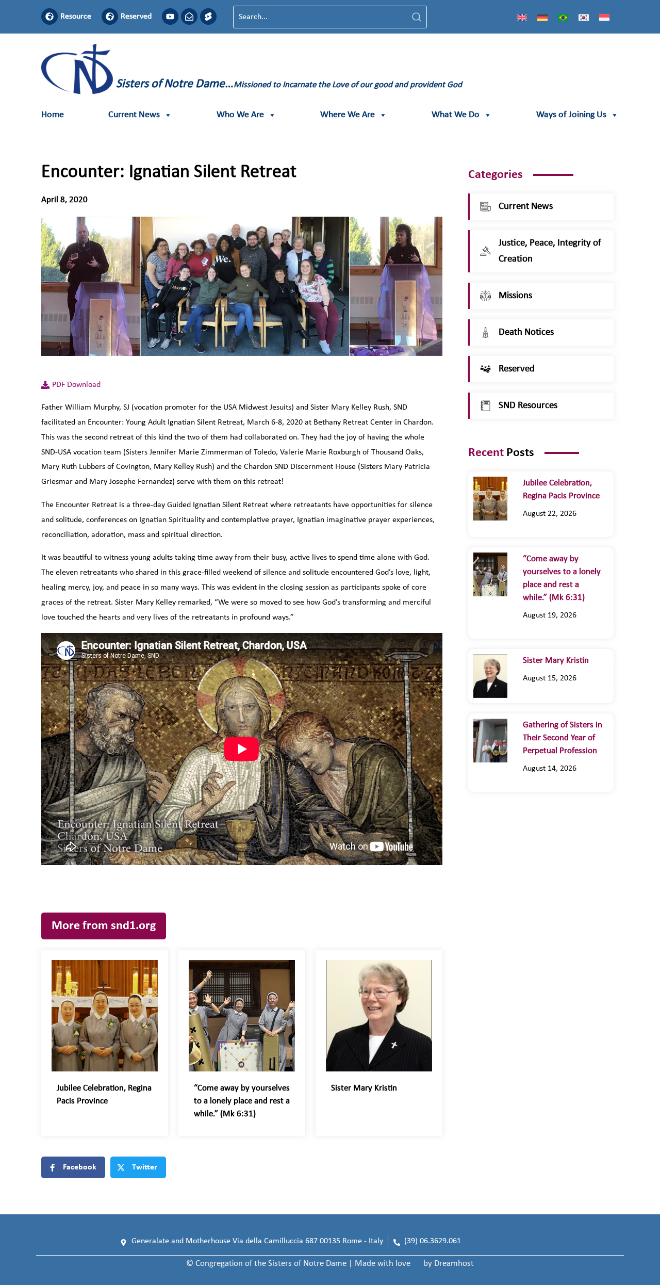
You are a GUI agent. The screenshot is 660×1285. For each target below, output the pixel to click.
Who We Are (240, 115)
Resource (75, 16)
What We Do (456, 115)
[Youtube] (170, 16)
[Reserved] (110, 16)
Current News (134, 115)
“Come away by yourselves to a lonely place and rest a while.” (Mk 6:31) (242, 1101)
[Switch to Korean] (583, 17)
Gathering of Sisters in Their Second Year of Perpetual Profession (562, 738)
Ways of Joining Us (571, 115)
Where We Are (347, 115)
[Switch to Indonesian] (604, 17)
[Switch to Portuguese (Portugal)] (563, 17)
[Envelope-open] (189, 16)
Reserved (136, 16)
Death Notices (526, 332)
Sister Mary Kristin (364, 1088)
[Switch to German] (542, 17)
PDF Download (76, 385)
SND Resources (528, 406)
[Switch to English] (522, 17)
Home (52, 115)
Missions (515, 296)
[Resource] (49, 16)
